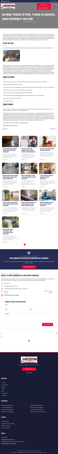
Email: (6, 309)
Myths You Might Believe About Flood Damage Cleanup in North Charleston (10, 204)
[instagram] (28, 373)
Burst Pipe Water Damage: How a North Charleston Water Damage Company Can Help (28, 204)
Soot (31, 117)
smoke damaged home (37, 65)
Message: (7, 313)
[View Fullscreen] (1, 337)
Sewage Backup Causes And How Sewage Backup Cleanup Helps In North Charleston (10, 177)
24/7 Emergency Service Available (11, 295)
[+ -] (29, 342)
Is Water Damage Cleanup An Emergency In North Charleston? (46, 177)
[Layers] (56, 333)
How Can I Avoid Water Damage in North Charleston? (47, 149)
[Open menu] (55, 6)
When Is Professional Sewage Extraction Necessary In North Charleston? (28, 177)
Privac (12, 452)
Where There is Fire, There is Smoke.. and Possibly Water (15, 122)
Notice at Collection (35, 452)
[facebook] (26, 373)
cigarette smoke (23, 110)
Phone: (30, 309)
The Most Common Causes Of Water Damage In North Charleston (46, 204)
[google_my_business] (31, 373)
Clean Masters (9, 38)
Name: (6, 304)
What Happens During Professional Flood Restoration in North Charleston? (8, 232)
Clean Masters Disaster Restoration (10, 125)
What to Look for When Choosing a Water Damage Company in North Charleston (28, 150)
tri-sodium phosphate (15, 87)
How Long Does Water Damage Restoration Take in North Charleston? (10, 150)
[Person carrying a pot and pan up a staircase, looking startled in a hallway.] (47, 168)
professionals (35, 70)
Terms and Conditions (43, 452)
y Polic (14, 452)
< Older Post (4, 128)
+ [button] (1, 333)
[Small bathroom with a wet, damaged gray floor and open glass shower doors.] (10, 168)
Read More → (6, 159)
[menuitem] (29, 383)
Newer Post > (53, 128)
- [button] (1, 334)
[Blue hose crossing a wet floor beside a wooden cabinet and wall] (10, 141)
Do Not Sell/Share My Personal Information (23, 452)
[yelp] (30, 373)
